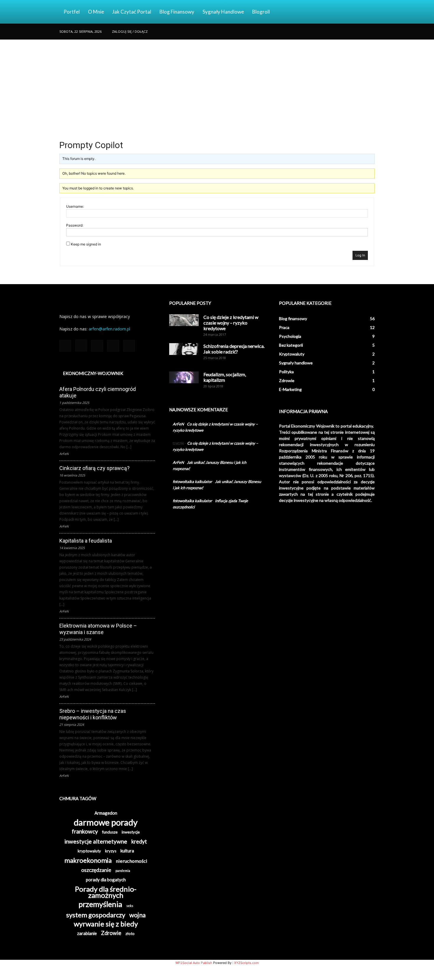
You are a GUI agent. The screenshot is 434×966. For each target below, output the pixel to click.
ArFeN (178, 424)
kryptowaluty (89, 851)
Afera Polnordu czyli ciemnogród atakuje (97, 392)
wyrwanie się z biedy (106, 924)
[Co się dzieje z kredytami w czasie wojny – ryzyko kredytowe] (184, 320)
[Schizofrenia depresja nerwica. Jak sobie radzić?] (184, 349)
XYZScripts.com (246, 963)
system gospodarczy (95, 915)
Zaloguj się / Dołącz (130, 31)
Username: (75, 206)
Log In (360, 255)
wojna (137, 915)
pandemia (122, 870)
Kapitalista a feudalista (85, 541)
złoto (130, 933)
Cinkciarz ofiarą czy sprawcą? (94, 468)
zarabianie (87, 933)
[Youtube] (370, 32)
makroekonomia (88, 860)
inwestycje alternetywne (95, 841)
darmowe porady (106, 822)
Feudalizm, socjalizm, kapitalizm (224, 377)
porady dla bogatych (106, 879)
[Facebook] (331, 32)
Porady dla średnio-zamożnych (105, 892)
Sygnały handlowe (223, 12)
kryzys (110, 851)
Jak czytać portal (131, 12)
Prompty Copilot (91, 145)
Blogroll (261, 12)
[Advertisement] (217, 83)
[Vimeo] (360, 32)
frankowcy (85, 831)
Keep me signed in (86, 244)
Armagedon (105, 813)
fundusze (110, 832)
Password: (74, 225)
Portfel (71, 12)
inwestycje (131, 832)
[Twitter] (350, 32)
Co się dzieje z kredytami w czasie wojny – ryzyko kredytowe (230, 322)
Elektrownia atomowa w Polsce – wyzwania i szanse (98, 629)
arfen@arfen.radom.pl (109, 329)
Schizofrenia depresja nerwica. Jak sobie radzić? (234, 348)
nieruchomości (131, 861)
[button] (367, 12)
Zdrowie (111, 933)
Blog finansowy (176, 12)
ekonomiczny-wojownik (93, 373)
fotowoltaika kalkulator (192, 481)
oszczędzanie (96, 870)
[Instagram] (341, 32)
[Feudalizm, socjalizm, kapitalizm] (184, 377)
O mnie (96, 12)
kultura (127, 850)
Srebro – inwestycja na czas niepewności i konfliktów (92, 714)
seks (129, 906)
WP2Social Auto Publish (193, 963)
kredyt (139, 842)
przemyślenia (100, 904)
